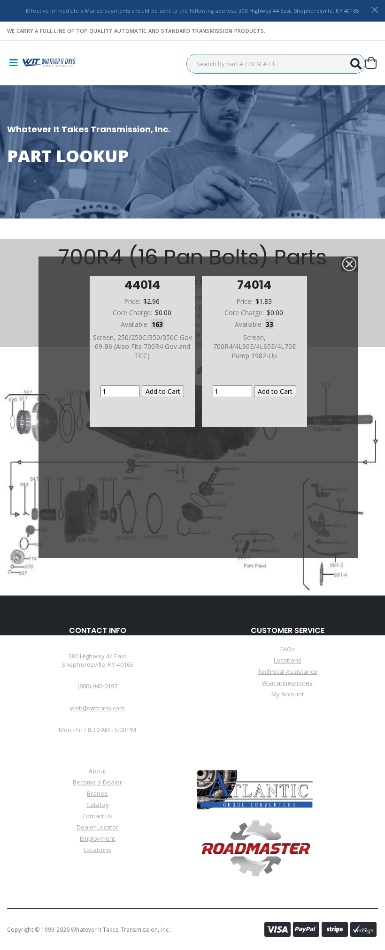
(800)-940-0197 (97, 686)
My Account (287, 694)
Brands (97, 793)
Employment (98, 838)
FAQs (287, 649)
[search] (355, 63)
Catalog (97, 804)
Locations (287, 660)
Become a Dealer (97, 782)
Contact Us (97, 816)
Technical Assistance (287, 671)
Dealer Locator (98, 827)
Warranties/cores (287, 683)
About (97, 771)
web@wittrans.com (97, 708)
